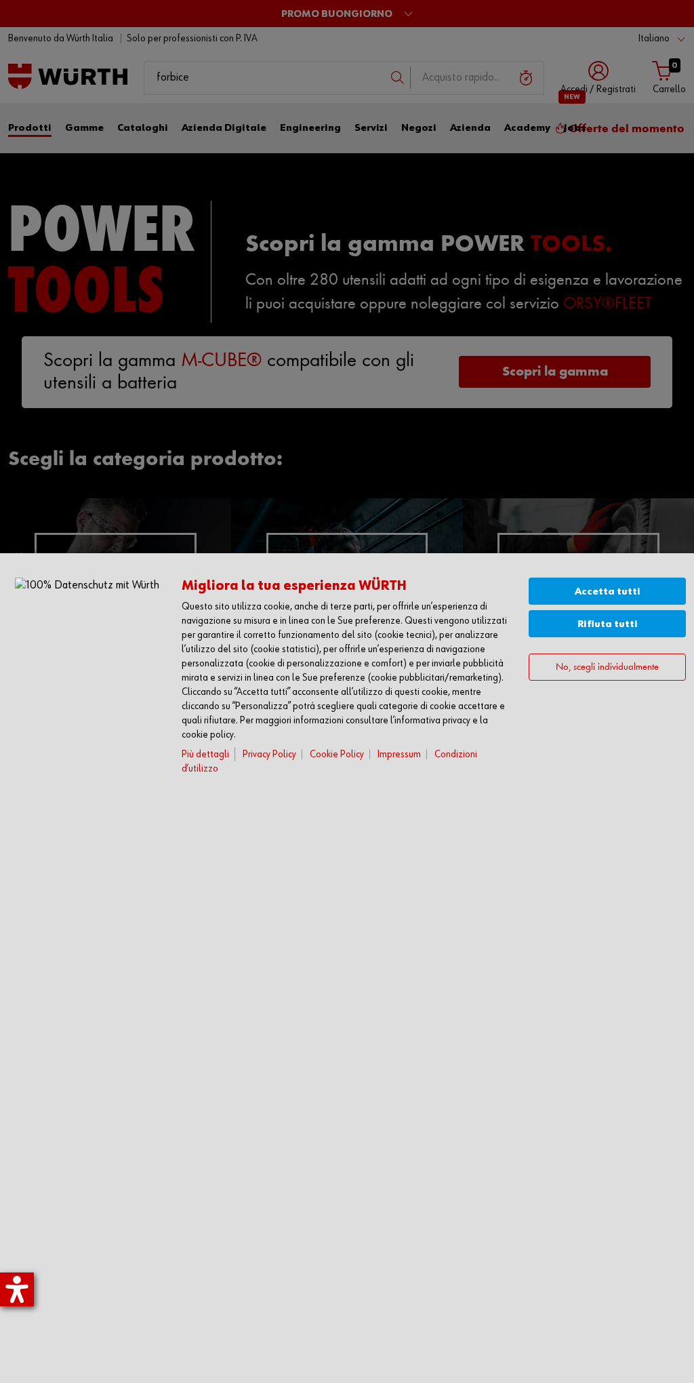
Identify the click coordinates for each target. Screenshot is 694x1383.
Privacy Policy (269, 754)
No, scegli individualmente (607, 667)
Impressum (399, 754)
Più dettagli (205, 754)
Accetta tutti (607, 591)
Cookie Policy (337, 754)
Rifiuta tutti (607, 624)
